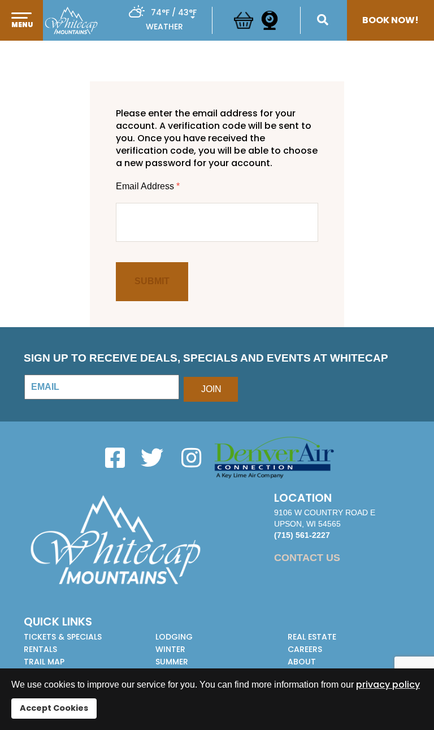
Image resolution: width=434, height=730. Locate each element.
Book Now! (390, 20)
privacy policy (388, 684)
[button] (21, 32)
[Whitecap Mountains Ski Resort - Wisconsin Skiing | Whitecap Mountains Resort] (71, 20)
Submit (152, 281)
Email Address (148, 186)
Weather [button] (164, 26)
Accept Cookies (54, 708)
